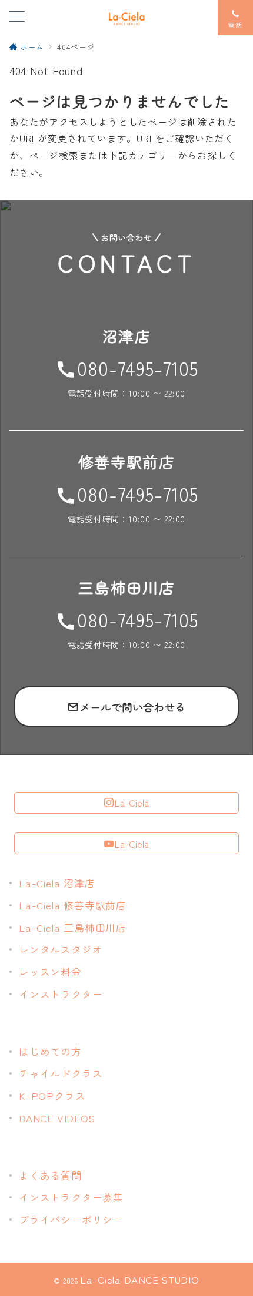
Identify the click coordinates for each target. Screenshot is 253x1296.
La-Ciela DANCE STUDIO (139, 1279)
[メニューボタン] (17, 17)
